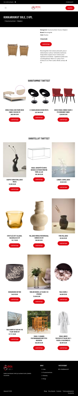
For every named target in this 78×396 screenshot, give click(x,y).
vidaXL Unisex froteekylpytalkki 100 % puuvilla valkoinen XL (63, 338)
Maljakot (20, 21)
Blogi (44, 379)
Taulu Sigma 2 (63, 292)
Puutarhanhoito (47, 372)
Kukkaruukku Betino (14, 292)
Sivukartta (71, 393)
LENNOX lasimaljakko (63, 180)
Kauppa (70, 8)
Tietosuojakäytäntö (68, 391)
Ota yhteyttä (51, 391)
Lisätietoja (46, 44)
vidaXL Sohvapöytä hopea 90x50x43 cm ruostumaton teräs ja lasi (39, 170)
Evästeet (58, 391)
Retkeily (45, 375)
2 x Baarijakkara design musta (39, 110)
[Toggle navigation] (6, 7)
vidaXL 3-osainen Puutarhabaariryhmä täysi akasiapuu (39, 338)
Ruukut (60, 30)
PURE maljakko (63, 236)
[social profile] (15, 2)
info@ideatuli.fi (69, 2)
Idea (44, 369)
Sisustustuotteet (10, 21)
